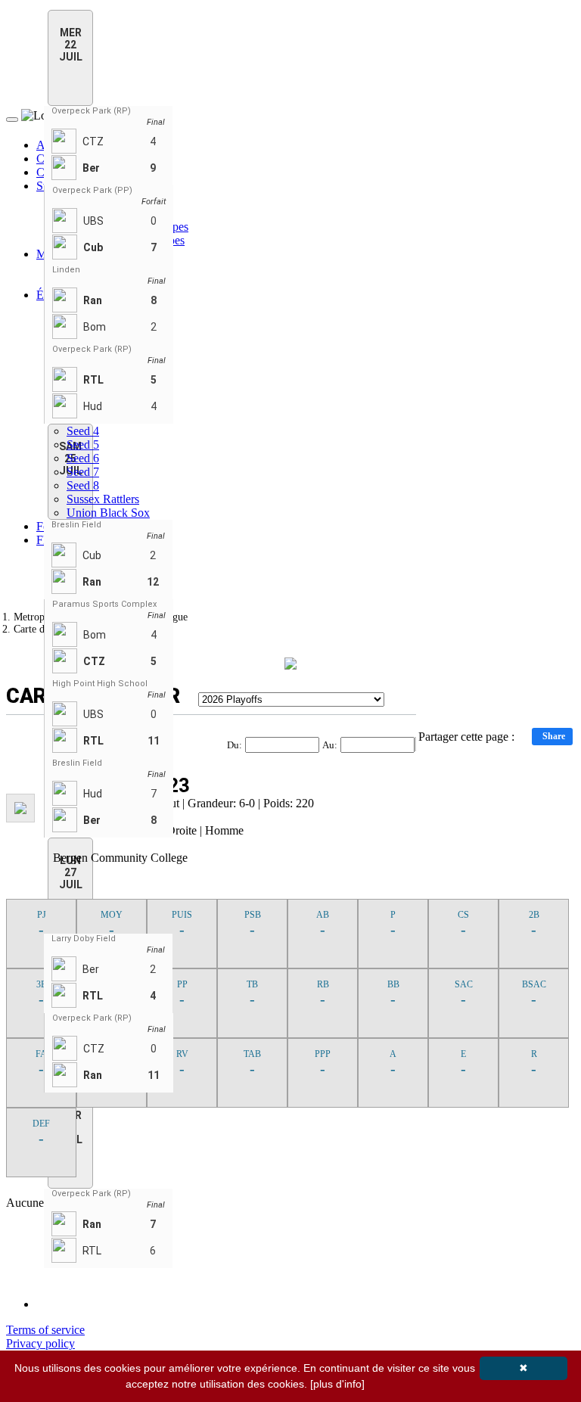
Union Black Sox (108, 512)
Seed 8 (83, 485)
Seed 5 (83, 444)
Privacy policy (40, 1343)
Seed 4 (83, 430)
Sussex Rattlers (103, 499)
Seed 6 (83, 458)
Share (553, 736)
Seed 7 (83, 471)
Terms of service (45, 1329)
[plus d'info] (337, 1384)
